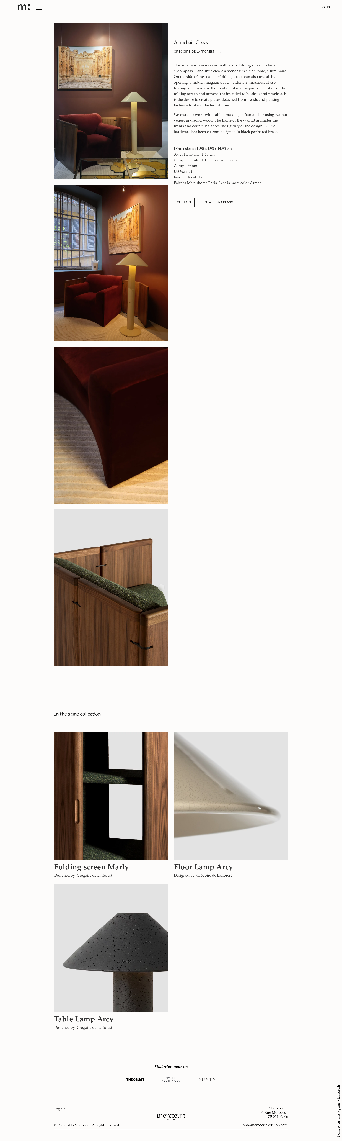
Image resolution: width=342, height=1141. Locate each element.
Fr (328, 7)
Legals (59, 1109)
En (322, 7)
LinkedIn (339, 1091)
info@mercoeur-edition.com (265, 1125)
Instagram (339, 1110)
